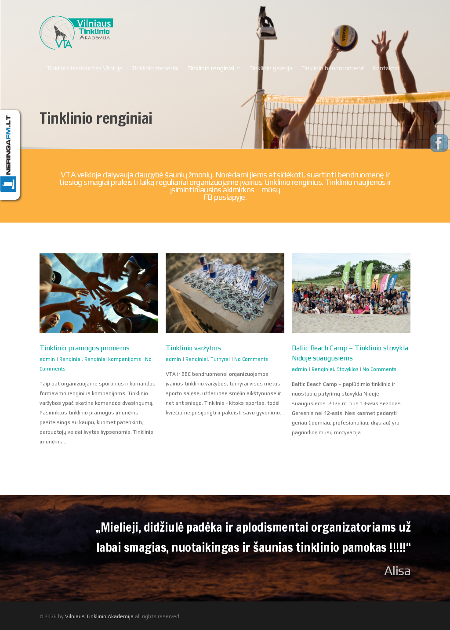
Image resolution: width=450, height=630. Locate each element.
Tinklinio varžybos (193, 348)
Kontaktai (386, 68)
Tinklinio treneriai (154, 68)
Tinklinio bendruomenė (332, 68)
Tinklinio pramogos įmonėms (85, 348)
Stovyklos (347, 369)
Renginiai (70, 359)
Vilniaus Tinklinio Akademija (99, 616)
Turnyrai (220, 359)
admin (47, 359)
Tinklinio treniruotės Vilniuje (85, 68)
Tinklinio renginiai (210, 68)
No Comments (251, 359)
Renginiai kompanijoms (112, 359)
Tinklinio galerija (270, 68)
